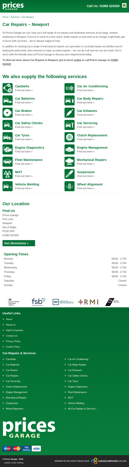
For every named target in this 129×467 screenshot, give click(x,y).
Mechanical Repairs (16, 397)
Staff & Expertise (14, 330)
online (77, 60)
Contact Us (12, 336)
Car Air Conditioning (78, 359)
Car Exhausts (75, 370)
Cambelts (11, 359)
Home (9, 319)
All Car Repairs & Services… (83, 408)
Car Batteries (13, 364)
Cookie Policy (13, 347)
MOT (70, 397)
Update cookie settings (14, 463)
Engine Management (16, 392)
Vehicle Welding (76, 403)
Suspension (12, 403)
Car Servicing (13, 381)
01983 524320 (103, 6)
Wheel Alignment (14, 408)
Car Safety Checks (78, 375)
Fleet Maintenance (77, 392)
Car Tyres (73, 381)
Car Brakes (12, 370)
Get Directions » (16, 243)
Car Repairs (12, 375)
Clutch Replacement (16, 386)
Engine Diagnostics (78, 386)
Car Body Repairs (77, 364)
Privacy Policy (13, 341)
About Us (11, 325)
